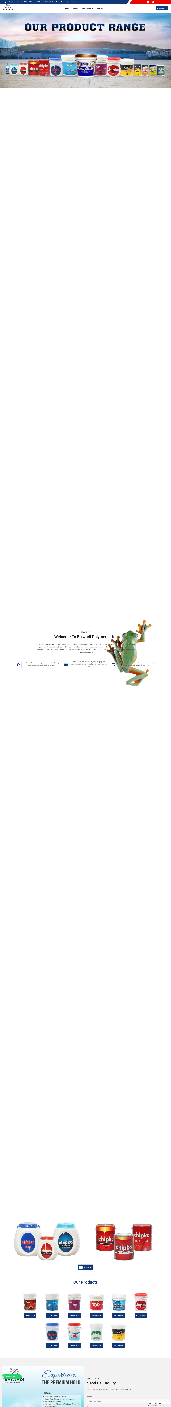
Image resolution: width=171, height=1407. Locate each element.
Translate (164, 1406)
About (75, 8)
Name (89, 1397)
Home (67, 8)
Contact (100, 8)
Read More (86, 1267)
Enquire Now (162, 8)
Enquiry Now (30, 1315)
